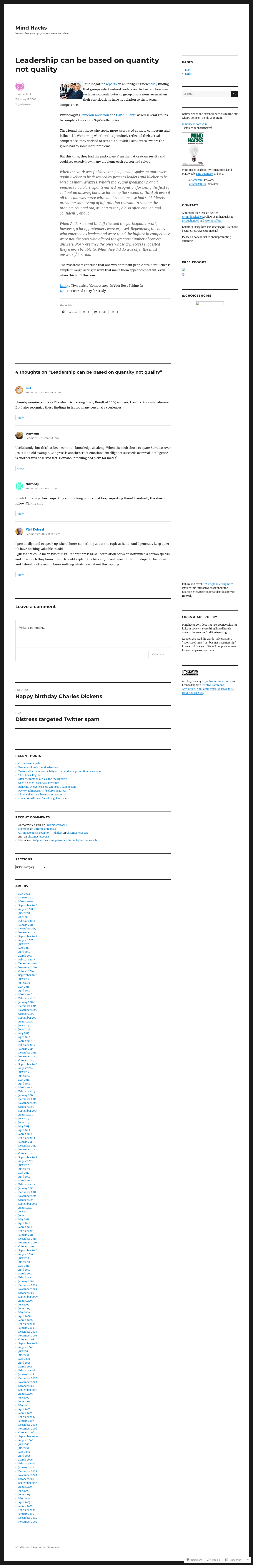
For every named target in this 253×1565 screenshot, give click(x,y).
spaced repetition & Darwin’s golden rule (42, 798)
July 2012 (23, 1165)
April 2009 (24, 1316)
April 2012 (24, 1176)
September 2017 (27, 936)
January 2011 (25, 1234)
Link (63, 285)
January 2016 (26, 1002)
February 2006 (27, 1463)
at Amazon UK (197, 184)
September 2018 (27, 905)
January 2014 (26, 1095)
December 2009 (27, 1285)
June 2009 (24, 1308)
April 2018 (24, 917)
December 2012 (27, 1145)
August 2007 (25, 1393)
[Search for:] (206, 93)
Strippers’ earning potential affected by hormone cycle (65, 840)
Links (188, 73)
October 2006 (26, 1432)
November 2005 (27, 1475)
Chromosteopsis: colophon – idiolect (40, 832)
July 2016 (23, 979)
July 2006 (23, 1444)
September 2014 (27, 1064)
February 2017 (26, 959)
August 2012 (25, 1161)
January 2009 (26, 1327)
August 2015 (25, 1021)
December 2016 (27, 963)
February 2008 (26, 1370)
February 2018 (26, 920)
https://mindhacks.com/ (216, 681)
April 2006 (24, 1455)
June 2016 (24, 982)
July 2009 (23, 1304)
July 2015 (23, 1025)
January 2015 (26, 1048)
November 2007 (27, 1382)
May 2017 (23, 948)
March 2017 (25, 955)
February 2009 (27, 1324)
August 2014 (25, 1068)
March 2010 (25, 1273)
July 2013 (23, 1118)
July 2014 (23, 1072)
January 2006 (26, 1467)
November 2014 (27, 1056)
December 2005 (27, 1471)
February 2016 (26, 998)
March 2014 (25, 1087)
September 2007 (28, 1389)
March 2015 (25, 1041)
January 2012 (26, 1188)
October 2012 (26, 1153)
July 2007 (23, 1397)
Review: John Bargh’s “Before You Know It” (44, 790)
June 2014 (24, 1075)
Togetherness (23, 104)
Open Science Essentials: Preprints (38, 783)
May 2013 (23, 1126)
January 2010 (26, 1281)
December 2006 (27, 1424)
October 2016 (26, 971)
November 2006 (27, 1428)
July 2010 (23, 1258)
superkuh (24, 828)
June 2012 (24, 1169)
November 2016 (27, 967)
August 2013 (25, 1114)
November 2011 (27, 1196)
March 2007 (25, 1413)
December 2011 (27, 1192)
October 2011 (25, 1200)
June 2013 (24, 1122)
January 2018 (26, 924)
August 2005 (25, 1486)
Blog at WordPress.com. (47, 1547)
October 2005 (26, 1479)
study (153, 84)
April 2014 (24, 1083)
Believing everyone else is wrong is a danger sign (47, 786)
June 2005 (24, 1494)
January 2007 (26, 1420)
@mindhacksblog (192, 216)
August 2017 (25, 940)
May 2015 (23, 1033)
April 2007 (24, 1409)
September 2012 (27, 1157)
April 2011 (24, 1223)
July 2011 (23, 1211)
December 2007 (27, 1378)
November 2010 (27, 1242)
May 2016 (24, 986)
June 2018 (24, 913)
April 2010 (24, 1269)
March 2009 (25, 1320)
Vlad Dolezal (35, 529)
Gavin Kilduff (126, 115)
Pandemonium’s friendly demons (38, 767)
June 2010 (24, 1262)
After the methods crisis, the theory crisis (42, 779)
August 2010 (25, 1254)
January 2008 (26, 1374)
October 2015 (26, 1013)
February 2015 (26, 1044)
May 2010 (23, 1265)
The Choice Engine (29, 775)
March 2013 (25, 1134)
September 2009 (28, 1296)
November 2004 (27, 1521)
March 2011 (25, 1227)
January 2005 (26, 1514)
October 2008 (26, 1339)
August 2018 (25, 909)
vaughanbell (23, 93)
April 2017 (24, 951)
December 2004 (27, 1517)
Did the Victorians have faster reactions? (42, 794)
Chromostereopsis (29, 763)
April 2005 (24, 1502)
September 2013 (27, 1110)
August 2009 (25, 1300)
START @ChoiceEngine (216, 584)
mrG (29, 388)
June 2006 (24, 1448)
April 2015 (24, 1037)
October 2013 (26, 1106)
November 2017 (27, 932)
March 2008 (25, 1366)
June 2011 (23, 1215)
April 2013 (24, 1130)
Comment (158, 654)
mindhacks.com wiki (194, 124)
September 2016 (27, 975)
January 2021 (26, 897)
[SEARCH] (234, 94)
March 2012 (25, 1180)
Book (188, 69)
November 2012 (27, 1149)
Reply (20, 417)
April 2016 (24, 990)
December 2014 (27, 1052)
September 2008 (28, 1343)
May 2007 (24, 1405)
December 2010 (27, 1238)
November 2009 (27, 1289)
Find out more (204, 173)
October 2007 (26, 1386)
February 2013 (26, 1138)
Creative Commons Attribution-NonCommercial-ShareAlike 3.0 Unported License (208, 689)
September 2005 (28, 1483)
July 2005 (23, 1490)
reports (111, 84)
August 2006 (25, 1440)
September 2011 (27, 1203)
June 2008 (24, 1355)
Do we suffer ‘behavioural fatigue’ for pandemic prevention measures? (59, 771)
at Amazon (195, 180)
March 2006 (25, 1459)
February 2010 (26, 1277)
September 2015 (27, 1017)
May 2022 (24, 893)
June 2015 (24, 1029)
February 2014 (26, 1091)
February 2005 (26, 1510)
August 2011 (25, 1207)
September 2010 (27, 1250)
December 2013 (27, 1099)
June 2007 (24, 1401)
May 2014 (23, 1079)
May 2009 (24, 1312)
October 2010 (26, 1246)
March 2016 (25, 994)
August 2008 (25, 1347)
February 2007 (26, 1417)
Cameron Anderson (95, 115)
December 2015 (27, 1006)
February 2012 (26, 1184)
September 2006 (28, 1436)
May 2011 (23, 1219)
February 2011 (26, 1231)
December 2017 (27, 928)
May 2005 (24, 1498)
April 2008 (24, 1362)
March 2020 (25, 901)
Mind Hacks (31, 28)
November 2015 (27, 1010)
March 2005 (25, 1506)
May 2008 (24, 1358)
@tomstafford (213, 220)
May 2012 (23, 1172)
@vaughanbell (190, 220)
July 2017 (23, 944)
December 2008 (27, 1331)
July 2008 (23, 1351)
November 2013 (27, 1103)
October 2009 (26, 1293)
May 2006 (24, 1452)
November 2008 (27, 1335)
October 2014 (26, 1060)
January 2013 (25, 1141)
